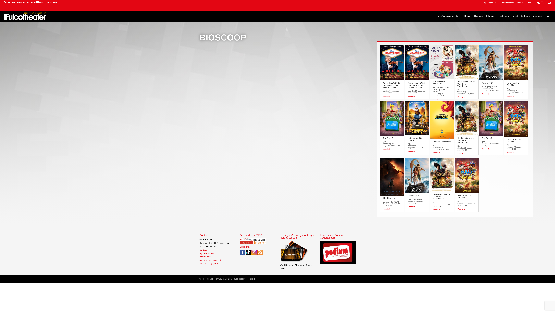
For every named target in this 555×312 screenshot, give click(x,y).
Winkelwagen (205, 257)
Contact (530, 3)
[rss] (260, 254)
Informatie (537, 16)
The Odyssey (389, 198)
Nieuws (520, 3)
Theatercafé (503, 16)
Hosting (251, 279)
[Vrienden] (294, 261)
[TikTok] (248, 254)
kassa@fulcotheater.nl (49, 2)
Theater (467, 16)
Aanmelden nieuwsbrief (210, 260)
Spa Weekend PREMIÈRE (439, 82)
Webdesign (239, 279)
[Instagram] (254, 254)
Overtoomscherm (507, 3)
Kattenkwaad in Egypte (415, 139)
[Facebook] (242, 254)
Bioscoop (478, 16)
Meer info (386, 96)
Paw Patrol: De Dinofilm (464, 196)
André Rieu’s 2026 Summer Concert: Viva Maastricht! (391, 85)
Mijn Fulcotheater (207, 253)
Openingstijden (490, 3)
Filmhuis (490, 16)
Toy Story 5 (388, 138)
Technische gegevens (209, 263)
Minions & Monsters (442, 142)
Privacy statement (223, 279)
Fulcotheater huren (521, 16)
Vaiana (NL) (413, 195)
